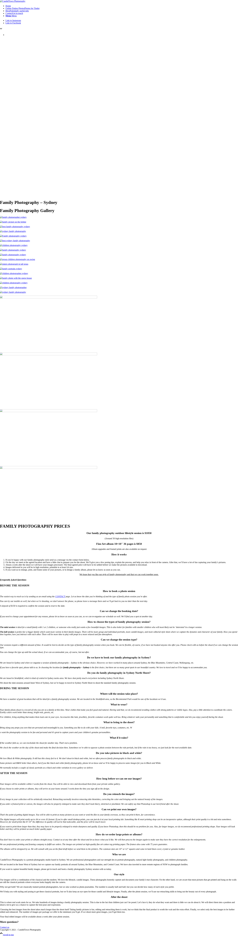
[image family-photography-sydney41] (119, 231)
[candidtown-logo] (12, 1)
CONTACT (60, 596)
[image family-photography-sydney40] (119, 287)
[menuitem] (122, 6)
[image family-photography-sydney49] (119, 264)
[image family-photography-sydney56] (119, 236)
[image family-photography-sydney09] (119, 436)
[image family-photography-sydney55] (119, 259)
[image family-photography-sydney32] (119, 269)
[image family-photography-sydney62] (119, 222)
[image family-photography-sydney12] (119, 323)
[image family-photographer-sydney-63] (119, 217)
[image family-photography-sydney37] (119, 283)
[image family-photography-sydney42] (119, 292)
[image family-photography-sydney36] (119, 278)
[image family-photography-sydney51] (119, 250)
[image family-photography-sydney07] (119, 493)
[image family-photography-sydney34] (119, 273)
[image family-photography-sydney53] (119, 254)
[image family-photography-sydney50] (119, 245)
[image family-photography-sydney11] (119, 380)
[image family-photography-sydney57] (119, 240)
